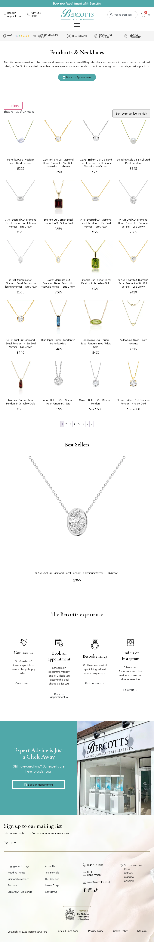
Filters (14, 105)
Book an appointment (14, 14)
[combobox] (122, 14)
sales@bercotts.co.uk (98, 882)
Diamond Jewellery (18, 879)
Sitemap (141, 931)
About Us (50, 866)
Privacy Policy (95, 931)
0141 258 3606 (36, 14)
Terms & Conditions (68, 931)
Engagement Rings (18, 866)
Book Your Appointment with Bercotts (77, 3)
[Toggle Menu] (77, 25)
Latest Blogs (52, 885)
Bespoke (12, 885)
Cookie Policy (120, 931)
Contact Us (51, 891)
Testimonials (52, 872)
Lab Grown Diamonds (20, 891)
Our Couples (52, 879)
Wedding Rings (16, 872)
